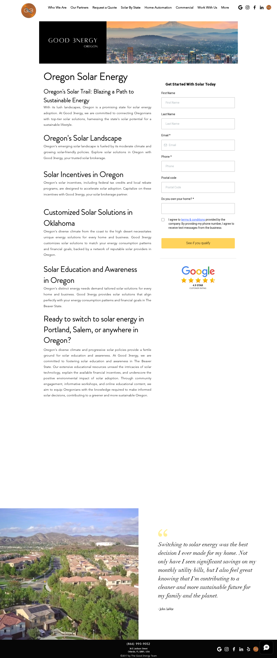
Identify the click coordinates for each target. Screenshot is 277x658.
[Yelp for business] (248, 649)
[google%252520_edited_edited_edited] (219, 649)
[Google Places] (268, 7)
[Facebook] (254, 7)
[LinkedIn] (261, 7)
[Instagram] (247, 7)
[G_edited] (240, 7)
